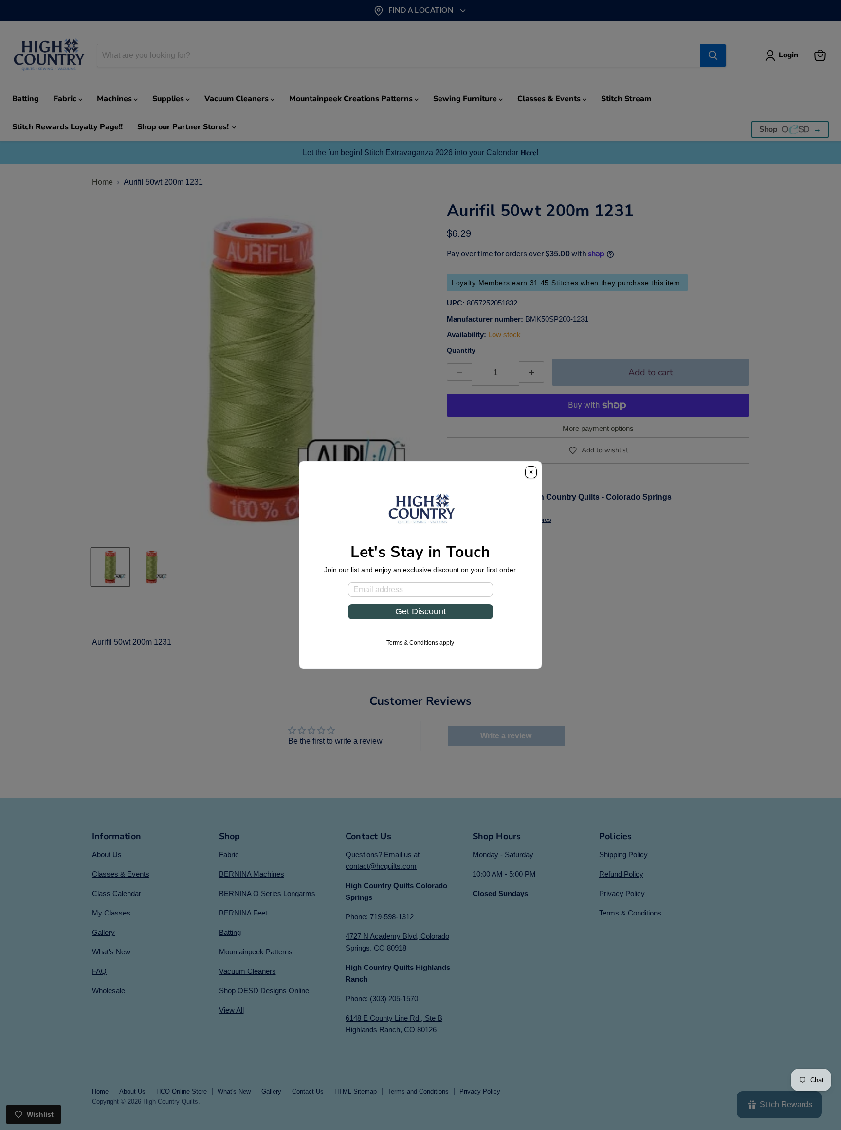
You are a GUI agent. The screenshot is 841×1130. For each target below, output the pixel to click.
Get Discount (420, 611)
